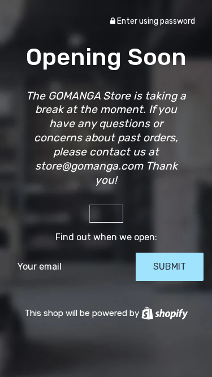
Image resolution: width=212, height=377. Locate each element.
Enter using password (155, 21)
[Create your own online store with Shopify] (164, 313)
